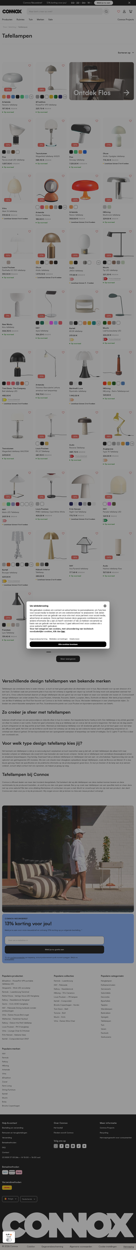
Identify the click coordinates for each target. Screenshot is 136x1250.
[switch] (9, 1239)
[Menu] (13, 1233)
